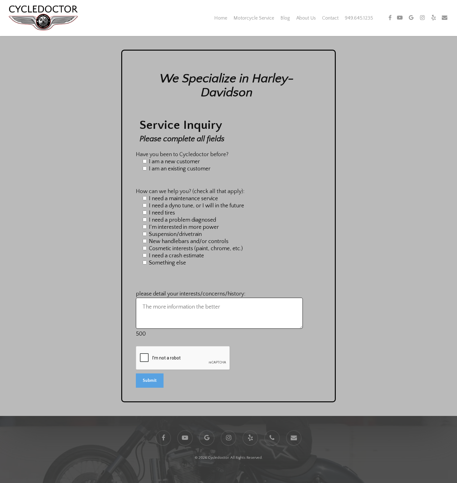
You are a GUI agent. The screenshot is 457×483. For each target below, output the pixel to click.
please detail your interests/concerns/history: (190, 294)
